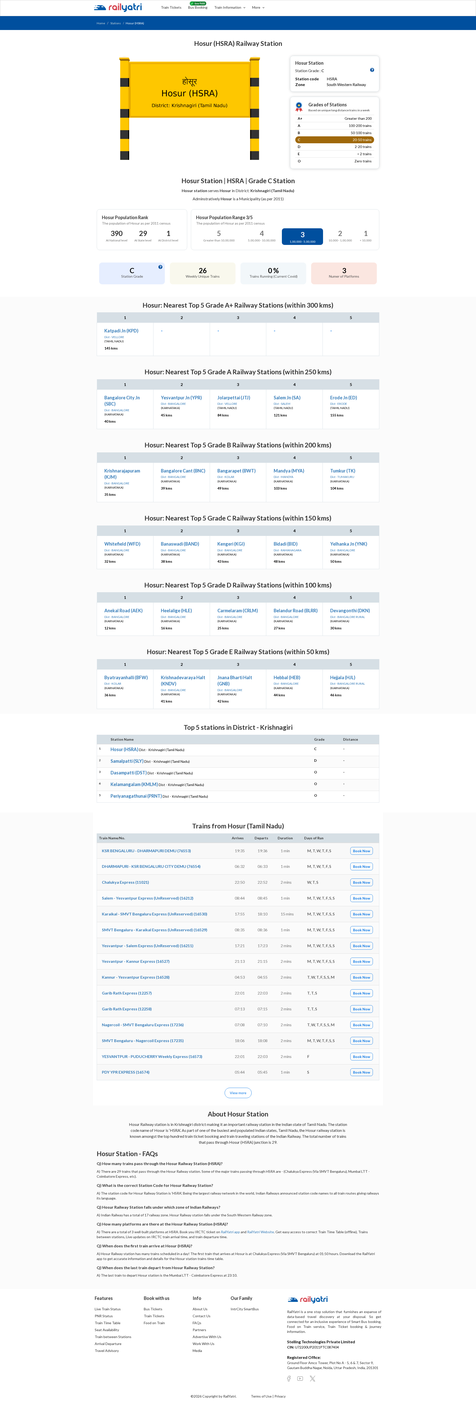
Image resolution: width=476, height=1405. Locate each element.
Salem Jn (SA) (287, 397)
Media (197, 1350)
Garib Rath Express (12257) (127, 993)
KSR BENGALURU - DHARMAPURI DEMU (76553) (146, 850)
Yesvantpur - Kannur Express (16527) (136, 961)
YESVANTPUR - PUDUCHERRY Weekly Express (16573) (152, 1056)
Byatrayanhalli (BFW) (126, 677)
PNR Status (104, 1316)
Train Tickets (171, 7)
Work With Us (203, 1344)
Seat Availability (107, 1330)
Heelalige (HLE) (176, 610)
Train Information (228, 7)
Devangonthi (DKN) (350, 610)
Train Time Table (107, 1323)
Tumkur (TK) (342, 470)
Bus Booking (198, 7)
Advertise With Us (207, 1337)
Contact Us (201, 1316)
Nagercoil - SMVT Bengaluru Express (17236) (143, 1024)
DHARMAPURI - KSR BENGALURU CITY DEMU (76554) (151, 866)
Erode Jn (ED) (343, 397)
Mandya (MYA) (289, 470)
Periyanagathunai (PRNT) (136, 796)
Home (101, 23)
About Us (200, 1309)
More (256, 7)
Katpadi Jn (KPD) (121, 330)
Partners (199, 1330)
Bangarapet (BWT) (236, 470)
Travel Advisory (107, 1350)
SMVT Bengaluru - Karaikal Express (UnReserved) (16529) (154, 929)
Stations (115, 23)
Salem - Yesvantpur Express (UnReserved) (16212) (147, 898)
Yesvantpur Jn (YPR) (181, 397)
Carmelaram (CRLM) (237, 610)
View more (238, 1093)
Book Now (361, 851)
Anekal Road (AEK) (123, 610)
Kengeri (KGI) (231, 544)
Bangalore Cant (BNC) (183, 470)
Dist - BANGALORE (116, 410)
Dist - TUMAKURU (342, 477)
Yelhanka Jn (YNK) (348, 544)
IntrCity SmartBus (245, 1309)
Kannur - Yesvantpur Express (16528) (136, 977)
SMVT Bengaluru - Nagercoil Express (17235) (143, 1040)
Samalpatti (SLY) (127, 761)
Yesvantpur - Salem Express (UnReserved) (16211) (147, 945)
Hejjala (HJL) (342, 677)
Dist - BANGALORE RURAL (347, 617)
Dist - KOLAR (225, 477)
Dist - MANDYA (283, 477)
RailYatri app (230, 1232)
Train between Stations (113, 1337)
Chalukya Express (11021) (125, 882)
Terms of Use (261, 1396)
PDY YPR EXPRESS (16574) (125, 1072)
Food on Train (154, 1323)
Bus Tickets (153, 1309)
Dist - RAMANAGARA (287, 550)
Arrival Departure (108, 1344)
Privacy (280, 1396)
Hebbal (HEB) (287, 677)
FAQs (197, 1323)
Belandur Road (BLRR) (296, 610)
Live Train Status (108, 1309)
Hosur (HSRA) (124, 749)
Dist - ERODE (338, 404)
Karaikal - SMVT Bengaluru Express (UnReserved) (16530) (154, 913)
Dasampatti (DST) (129, 772)
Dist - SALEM (282, 404)
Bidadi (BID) (286, 544)
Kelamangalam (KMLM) (134, 784)
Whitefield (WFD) (122, 544)
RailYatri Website (260, 1232)
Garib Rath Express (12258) (127, 1008)
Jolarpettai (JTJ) (233, 397)
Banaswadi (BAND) (180, 544)
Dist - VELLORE (114, 337)
